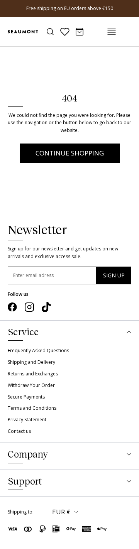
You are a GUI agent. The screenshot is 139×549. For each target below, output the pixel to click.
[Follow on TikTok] (46, 307)
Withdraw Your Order (31, 385)
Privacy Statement (27, 419)
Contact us (19, 431)
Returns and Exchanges (33, 373)
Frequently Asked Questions (38, 350)
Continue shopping (70, 153)
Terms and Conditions (32, 408)
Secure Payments (26, 397)
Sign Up (114, 275)
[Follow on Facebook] (12, 307)
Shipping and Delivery (31, 362)
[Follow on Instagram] (29, 307)
